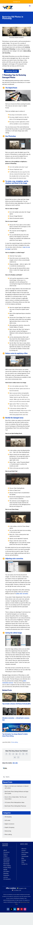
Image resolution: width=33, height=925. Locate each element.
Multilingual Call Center (6, 861)
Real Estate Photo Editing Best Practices (15, 806)
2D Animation (7, 879)
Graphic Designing (9, 827)
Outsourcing (8, 831)
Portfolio (23, 854)
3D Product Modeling (6, 872)
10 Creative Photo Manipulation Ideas (14, 802)
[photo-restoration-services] (16, 27)
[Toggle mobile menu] (30, 6)
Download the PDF (11, 71)
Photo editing (14, 742)
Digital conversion (9, 824)
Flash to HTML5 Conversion (6, 856)
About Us (23, 848)
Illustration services (6, 876)
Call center (7, 820)
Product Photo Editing (7, 868)
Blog (22, 858)
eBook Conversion (6, 851)
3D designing (8, 817)
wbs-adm (15, 763)
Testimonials (24, 856)
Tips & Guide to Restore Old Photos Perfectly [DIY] (16, 704)
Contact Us (24, 864)
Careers (23, 850)
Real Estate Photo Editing (7, 864)
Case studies (24, 852)
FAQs (22, 862)
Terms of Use (23, 902)
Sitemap (23, 860)
